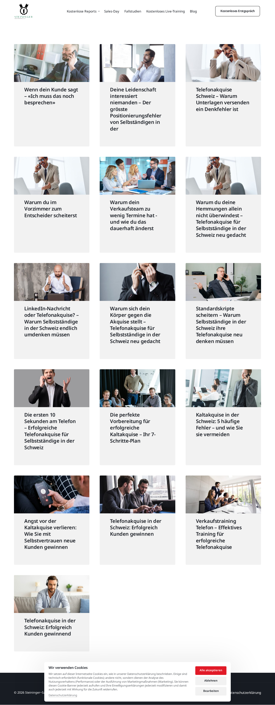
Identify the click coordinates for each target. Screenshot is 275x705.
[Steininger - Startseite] (23, 11)
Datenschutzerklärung (63, 695)
